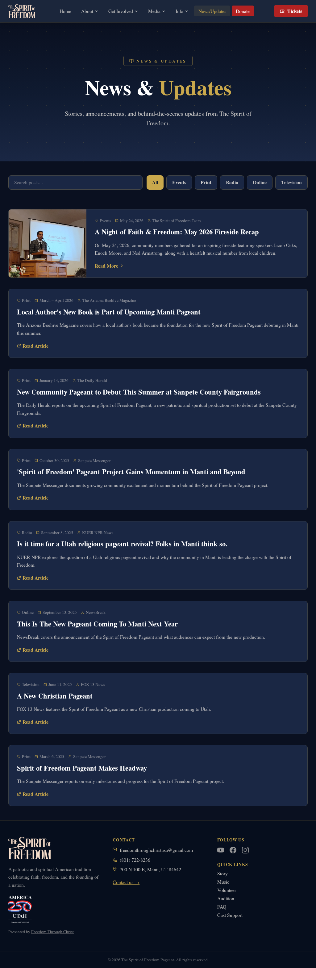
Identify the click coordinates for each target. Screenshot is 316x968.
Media (154, 11)
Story (222, 873)
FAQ (221, 906)
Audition (225, 898)
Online (260, 182)
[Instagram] (245, 850)
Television (291, 182)
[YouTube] (220, 850)
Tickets (294, 10)
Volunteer (226, 890)
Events (179, 182)
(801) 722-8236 (135, 860)
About (87, 11)
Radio (232, 182)
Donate (243, 11)
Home (65, 11)
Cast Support (230, 915)
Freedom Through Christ (52, 931)
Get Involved (120, 11)
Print (206, 182)
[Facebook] (233, 850)
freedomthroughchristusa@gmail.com (156, 850)
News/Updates (212, 11)
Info (179, 11)
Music (223, 881)
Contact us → (126, 882)
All (155, 182)
